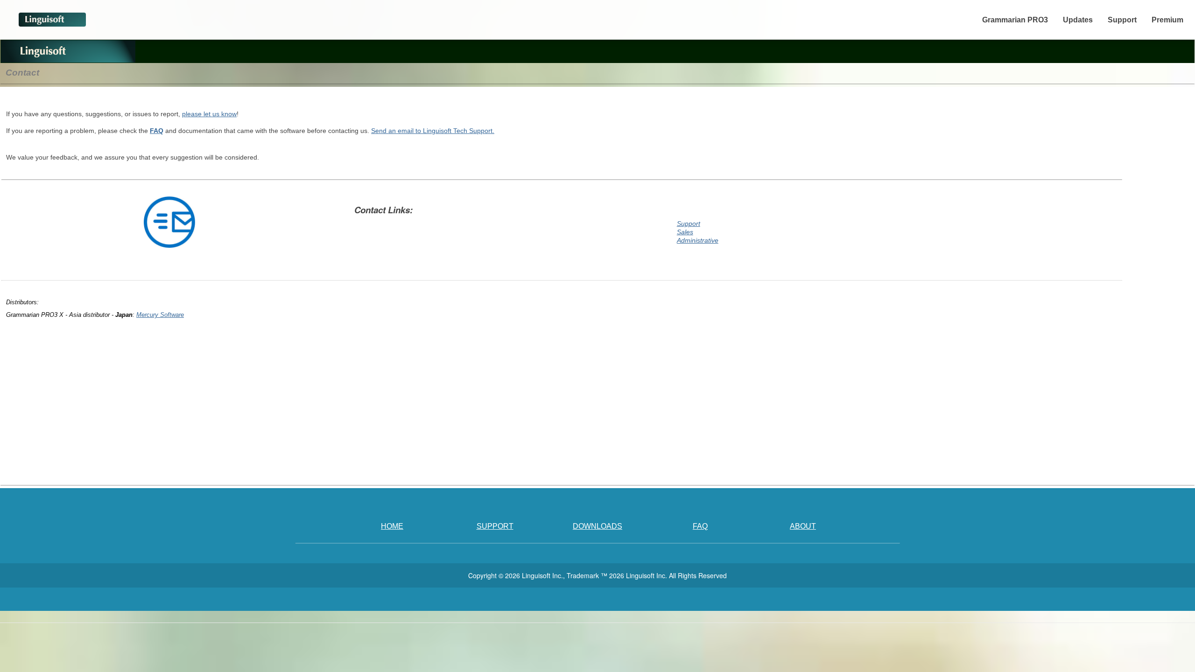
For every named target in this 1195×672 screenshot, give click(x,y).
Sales (685, 232)
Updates (1078, 20)
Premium (1167, 20)
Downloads (597, 526)
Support (1122, 20)
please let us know (209, 114)
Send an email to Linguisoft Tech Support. (432, 130)
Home (392, 526)
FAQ (156, 130)
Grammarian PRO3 (1015, 20)
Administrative (697, 240)
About (803, 526)
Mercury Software (160, 314)
